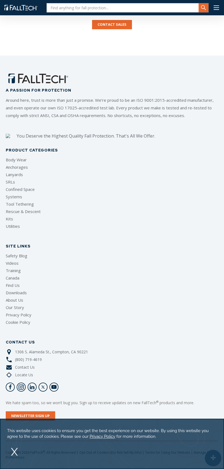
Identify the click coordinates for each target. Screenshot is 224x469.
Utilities (13, 226)
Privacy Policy (18, 314)
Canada (12, 278)
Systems (14, 196)
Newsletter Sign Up (30, 415)
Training (13, 270)
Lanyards (14, 174)
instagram (21, 387)
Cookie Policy (18, 322)
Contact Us (25, 367)
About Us (14, 300)
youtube (53, 387)
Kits (9, 219)
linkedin (32, 387)
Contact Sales (112, 24)
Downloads (16, 292)
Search (203, 7)
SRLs (10, 182)
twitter (43, 387)
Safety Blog (16, 255)
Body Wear (16, 159)
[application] (112, 444)
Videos (12, 263)
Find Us (13, 285)
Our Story (15, 307)
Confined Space (20, 189)
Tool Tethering (20, 204)
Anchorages (17, 167)
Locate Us (24, 374)
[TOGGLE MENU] (216, 7)
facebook (10, 387)
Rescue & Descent (23, 211)
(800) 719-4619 (28, 359)
